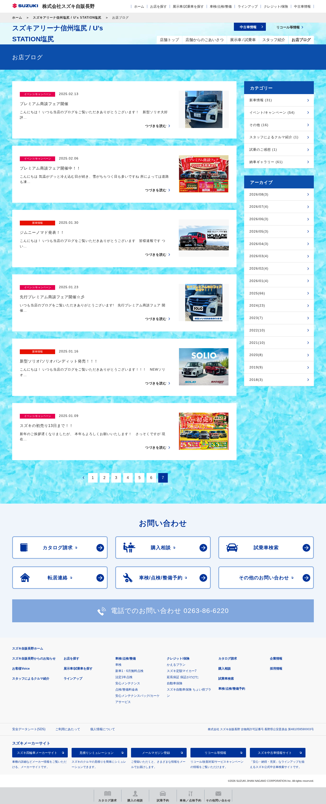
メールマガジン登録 (156, 753)
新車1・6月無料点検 (129, 671)
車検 (118, 664)
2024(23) (257, 305)
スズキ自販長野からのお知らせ (34, 658)
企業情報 (276, 658)
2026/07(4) (258, 206)
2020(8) (256, 355)
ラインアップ (248, 6)
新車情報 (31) (260, 100)
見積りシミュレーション (96, 753)
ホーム (139, 6)
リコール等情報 (215, 753)
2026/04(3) (258, 244)
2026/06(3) (258, 219)
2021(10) (257, 343)
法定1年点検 (123, 677)
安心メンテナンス (127, 683)
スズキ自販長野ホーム (27, 648)
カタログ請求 (227, 658)
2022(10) (257, 330)
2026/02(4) (258, 268)
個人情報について (102, 729)
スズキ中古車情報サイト (275, 753)
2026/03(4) (258, 256)
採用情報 (276, 668)
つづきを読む (156, 126)
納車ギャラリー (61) (266, 162)
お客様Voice (21, 668)
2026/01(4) (258, 281)
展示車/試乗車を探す (188, 6)
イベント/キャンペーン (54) (272, 112)
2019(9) (256, 367)
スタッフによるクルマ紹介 (30, 678)
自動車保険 (174, 683)
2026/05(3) (258, 231)
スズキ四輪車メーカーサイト (37, 753)
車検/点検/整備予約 (231, 688)
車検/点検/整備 (221, 6)
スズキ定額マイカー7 (181, 671)
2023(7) (256, 318)
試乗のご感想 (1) (263, 149)
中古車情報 (302, 6)
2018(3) (256, 380)
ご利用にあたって (67, 729)
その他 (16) (258, 125)
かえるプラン (176, 664)
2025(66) (257, 293)
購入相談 (224, 668)
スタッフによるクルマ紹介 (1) (274, 137)
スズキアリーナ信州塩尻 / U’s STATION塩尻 (67, 17)
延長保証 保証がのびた (183, 677)
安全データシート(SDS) (28, 729)
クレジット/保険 (276, 6)
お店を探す (158, 6)
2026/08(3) (258, 194)
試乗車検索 (226, 678)
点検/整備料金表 (126, 689)
